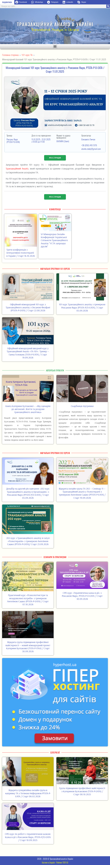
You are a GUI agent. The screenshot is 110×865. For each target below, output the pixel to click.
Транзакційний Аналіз (17, 168)
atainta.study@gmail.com (91, 148)
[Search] (108, 6)
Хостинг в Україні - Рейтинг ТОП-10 (55, 862)
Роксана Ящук (12, 139)
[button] (22, 2)
